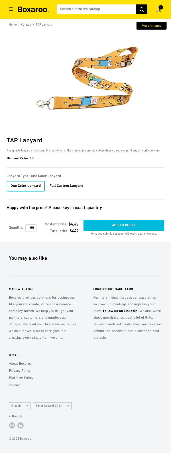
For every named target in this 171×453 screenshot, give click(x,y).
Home (13, 24)
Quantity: (16, 228)
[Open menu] (11, 9)
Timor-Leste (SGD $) (48, 406)
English (16, 406)
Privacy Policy (20, 371)
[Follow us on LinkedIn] (20, 425)
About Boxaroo (20, 364)
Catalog (26, 24)
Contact (15, 385)
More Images (151, 26)
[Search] (141, 9)
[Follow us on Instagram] (12, 425)
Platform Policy (21, 378)
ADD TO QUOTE (124, 225)
